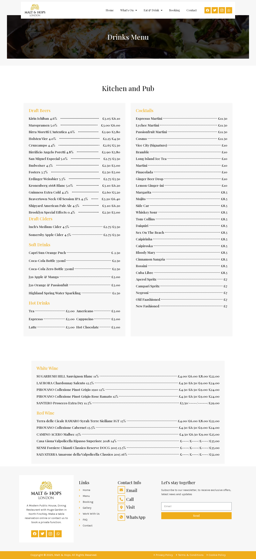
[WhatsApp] (121, 517)
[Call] (121, 499)
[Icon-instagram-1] (222, 10)
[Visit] (121, 507)
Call (130, 499)
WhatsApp (135, 517)
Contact (192, 10)
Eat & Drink (151, 10)
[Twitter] (215, 10)
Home (110, 10)
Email (131, 490)
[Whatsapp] (229, 10)
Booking (174, 10)
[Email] (121, 490)
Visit (130, 507)
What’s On (127, 10)
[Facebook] (207, 10)
